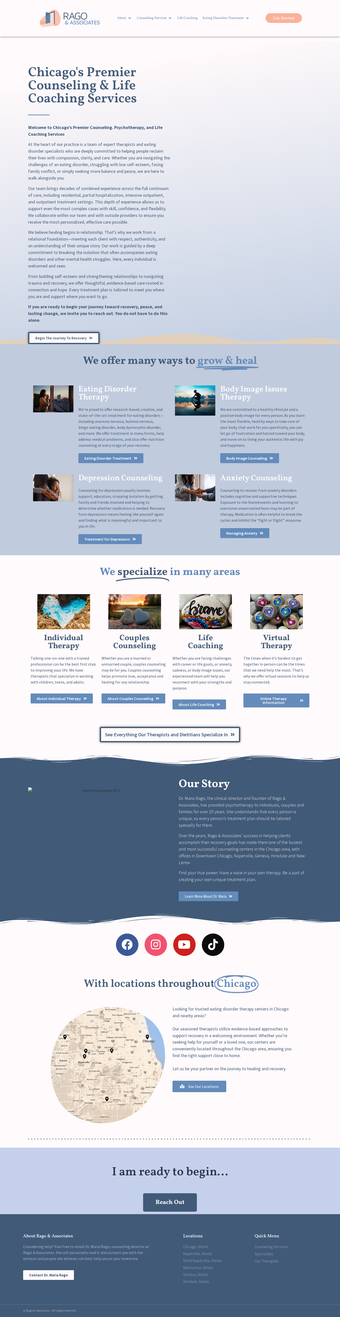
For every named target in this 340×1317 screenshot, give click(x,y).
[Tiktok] (213, 945)
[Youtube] (184, 945)
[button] (124, 18)
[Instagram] (156, 945)
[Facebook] (127, 945)
